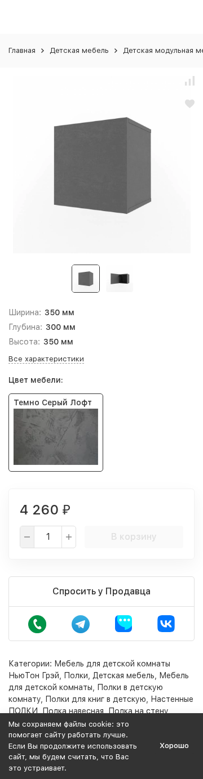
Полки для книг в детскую (95, 699)
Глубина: (25, 327)
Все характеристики (46, 359)
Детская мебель (79, 50)
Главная (22, 50)
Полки (76, 675)
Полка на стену (138, 710)
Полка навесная (73, 710)
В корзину (134, 536)
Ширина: (24, 312)
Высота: (24, 341)
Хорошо (174, 745)
